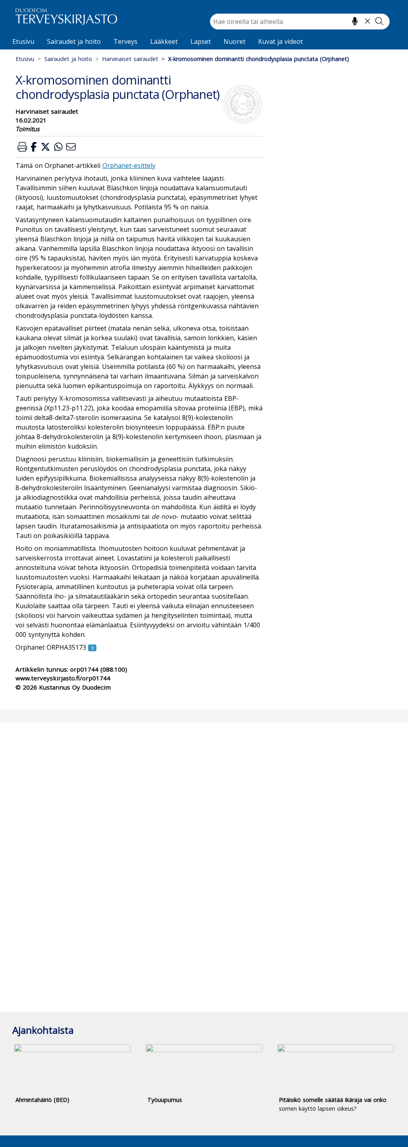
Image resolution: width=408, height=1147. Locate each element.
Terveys (125, 41)
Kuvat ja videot (280, 41)
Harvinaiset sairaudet (130, 59)
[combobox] (300, 22)
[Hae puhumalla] (354, 21)
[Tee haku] (379, 21)
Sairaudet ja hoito (74, 41)
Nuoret (234, 41)
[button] (22, 146)
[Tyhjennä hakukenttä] (367, 21)
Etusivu (23, 41)
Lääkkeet (164, 41)
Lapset (200, 41)
